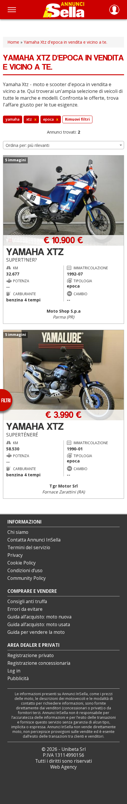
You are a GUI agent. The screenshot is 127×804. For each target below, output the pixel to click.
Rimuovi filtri (77, 119)
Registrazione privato (30, 655)
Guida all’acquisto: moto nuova (39, 617)
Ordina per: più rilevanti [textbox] (27, 145)
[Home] (63, 9)
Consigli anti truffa (27, 601)
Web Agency (63, 767)
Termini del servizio (28, 547)
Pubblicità (18, 678)
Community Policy (26, 578)
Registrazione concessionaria (38, 663)
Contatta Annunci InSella (34, 540)
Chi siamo (17, 532)
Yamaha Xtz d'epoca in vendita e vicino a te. (65, 42)
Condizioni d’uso (25, 570)
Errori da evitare (25, 609)
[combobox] (63, 145)
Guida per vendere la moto (36, 632)
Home (13, 42)
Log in (13, 671)
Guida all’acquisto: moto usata (38, 624)
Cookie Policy (21, 563)
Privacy (15, 555)
